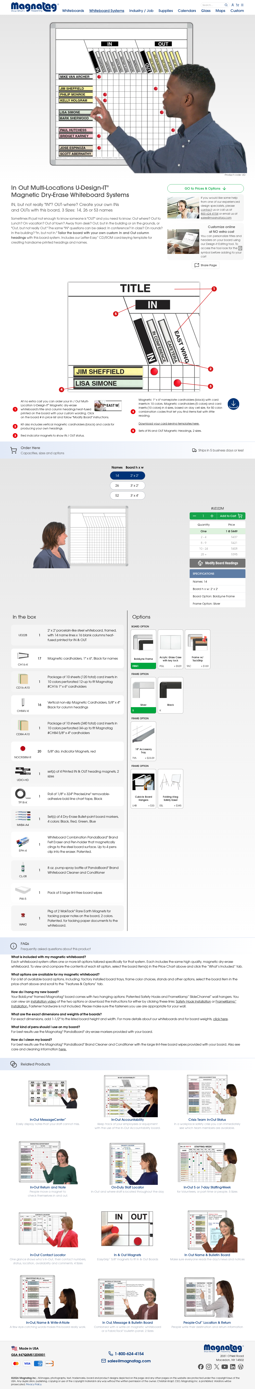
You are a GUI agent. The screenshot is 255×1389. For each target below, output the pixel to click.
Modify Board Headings (221, 563)
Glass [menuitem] (206, 10)
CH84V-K (23, 711)
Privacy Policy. (34, 1384)
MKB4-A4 (23, 825)
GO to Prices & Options (202, 188)
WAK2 (23, 924)
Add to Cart (228, 516)
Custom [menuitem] (237, 10)
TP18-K (23, 802)
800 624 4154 (209, 213)
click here (220, 1019)
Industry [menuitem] (141, 10)
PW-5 (23, 898)
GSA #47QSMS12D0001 (28, 1355)
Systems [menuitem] (106, 10)
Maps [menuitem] (220, 10)
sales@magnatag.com (216, 217)
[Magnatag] (224, 1348)
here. (63, 1049)
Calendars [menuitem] (187, 10)
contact (206, 209)
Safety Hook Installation (193, 1001)
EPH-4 (23, 850)
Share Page (209, 265)
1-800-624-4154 (129, 1353)
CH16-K (23, 664)
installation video (43, 1001)
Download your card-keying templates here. (169, 423)
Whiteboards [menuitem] (73, 10)
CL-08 (23, 876)
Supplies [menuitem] (166, 10)
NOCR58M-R (22, 757)
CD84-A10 (23, 734)
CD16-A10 (23, 687)
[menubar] (153, 10)
